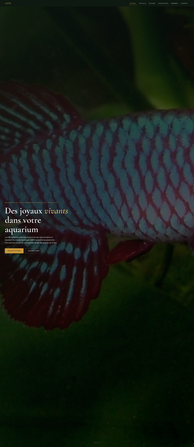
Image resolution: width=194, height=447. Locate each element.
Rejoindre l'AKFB (33, 251)
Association (163, 3)
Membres (174, 3)
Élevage (152, 3)
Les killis (142, 3)
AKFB (8, 3)
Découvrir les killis (14, 251)
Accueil (133, 3)
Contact (184, 3)
